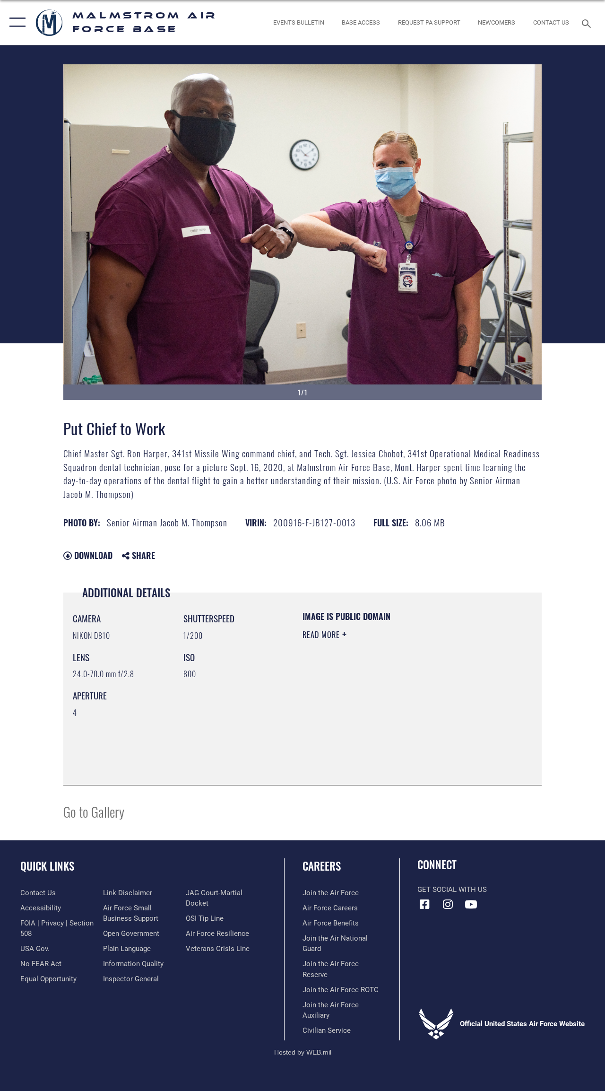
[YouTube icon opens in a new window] (471, 904)
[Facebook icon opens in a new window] (424, 904)
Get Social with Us (452, 889)
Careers (321, 866)
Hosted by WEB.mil (302, 1052)
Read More (322, 634)
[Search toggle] (588, 22)
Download (92, 555)
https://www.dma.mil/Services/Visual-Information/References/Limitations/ (387, 714)
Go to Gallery (93, 811)
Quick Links (47, 866)
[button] (15, 22)
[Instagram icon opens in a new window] (448, 904)
